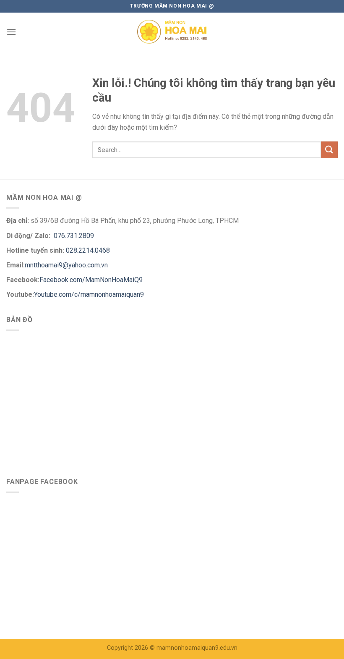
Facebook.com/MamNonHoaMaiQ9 (91, 280)
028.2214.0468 (88, 250)
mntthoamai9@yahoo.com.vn (67, 265)
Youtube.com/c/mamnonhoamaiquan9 (89, 294)
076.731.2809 (73, 236)
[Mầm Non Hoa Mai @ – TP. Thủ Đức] (172, 32)
